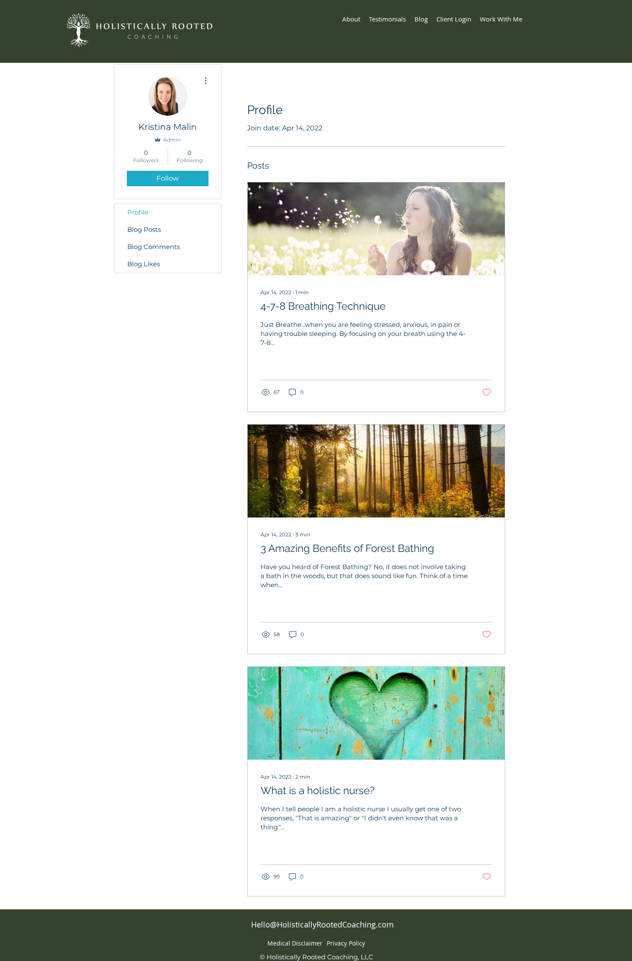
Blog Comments (153, 247)
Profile (137, 212)
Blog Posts (144, 229)
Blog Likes (143, 264)
